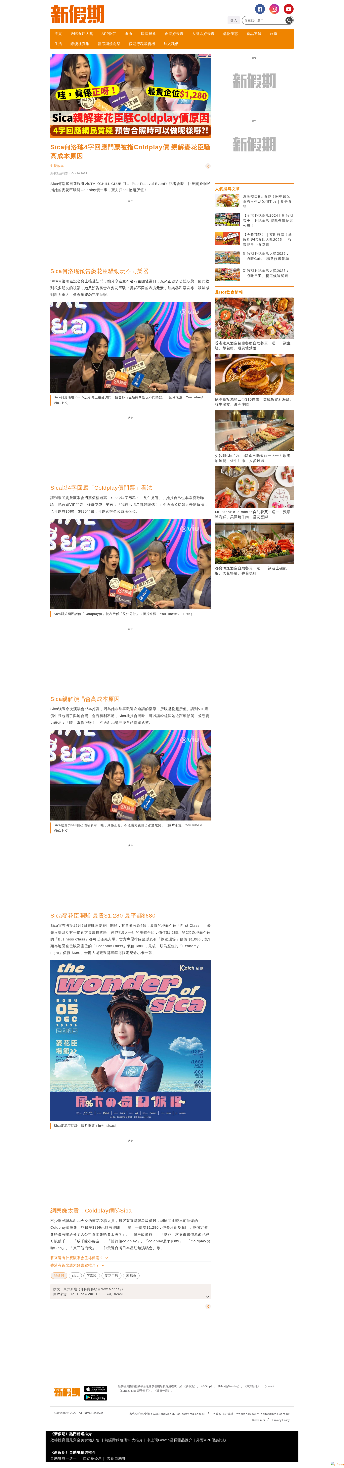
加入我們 (171, 44)
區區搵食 (148, 34)
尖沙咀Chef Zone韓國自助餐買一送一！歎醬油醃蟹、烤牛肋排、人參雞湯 (252, 458)
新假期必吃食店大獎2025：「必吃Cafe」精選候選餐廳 (266, 256)
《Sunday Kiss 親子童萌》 (134, 1390)
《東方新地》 (252, 1386)
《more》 (269, 1386)
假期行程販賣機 (142, 44)
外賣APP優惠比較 (211, 1440)
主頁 (58, 34)
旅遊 (274, 34)
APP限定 (109, 34)
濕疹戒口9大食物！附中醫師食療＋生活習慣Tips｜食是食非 (267, 201)
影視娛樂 (57, 166)
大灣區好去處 (203, 34)
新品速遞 (254, 34)
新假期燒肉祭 (109, 44)
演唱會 (131, 1275)
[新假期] (111, 14)
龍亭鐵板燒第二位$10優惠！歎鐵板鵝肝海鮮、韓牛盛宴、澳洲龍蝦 (254, 401)
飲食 (129, 34)
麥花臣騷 (111, 1275)
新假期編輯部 (59, 173)
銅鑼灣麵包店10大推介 (124, 1440)
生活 (58, 44)
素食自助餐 (116, 1458)
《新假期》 (190, 1386)
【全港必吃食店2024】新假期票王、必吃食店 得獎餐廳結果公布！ (268, 220)
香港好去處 (174, 34)
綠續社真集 (79, 44)
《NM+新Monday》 (228, 1386)
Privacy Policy (281, 1420)
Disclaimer (258, 1420)
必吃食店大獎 (81, 34)
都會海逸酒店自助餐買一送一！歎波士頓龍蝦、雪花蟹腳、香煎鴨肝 (251, 570)
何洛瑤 (92, 1275)
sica (75, 1275)
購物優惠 (230, 34)
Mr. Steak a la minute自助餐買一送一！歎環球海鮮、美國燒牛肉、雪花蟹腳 (253, 514)
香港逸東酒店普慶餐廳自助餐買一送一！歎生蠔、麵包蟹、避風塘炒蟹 (253, 345)
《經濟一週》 (162, 1390)
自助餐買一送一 (63, 1458)
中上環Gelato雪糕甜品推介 (170, 1440)
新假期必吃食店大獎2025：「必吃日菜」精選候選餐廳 (266, 273)
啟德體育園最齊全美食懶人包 (75, 1440)
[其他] (208, 168)
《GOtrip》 (207, 1386)
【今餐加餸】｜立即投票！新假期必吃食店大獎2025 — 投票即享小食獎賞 (267, 240)
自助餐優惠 (92, 1458)
